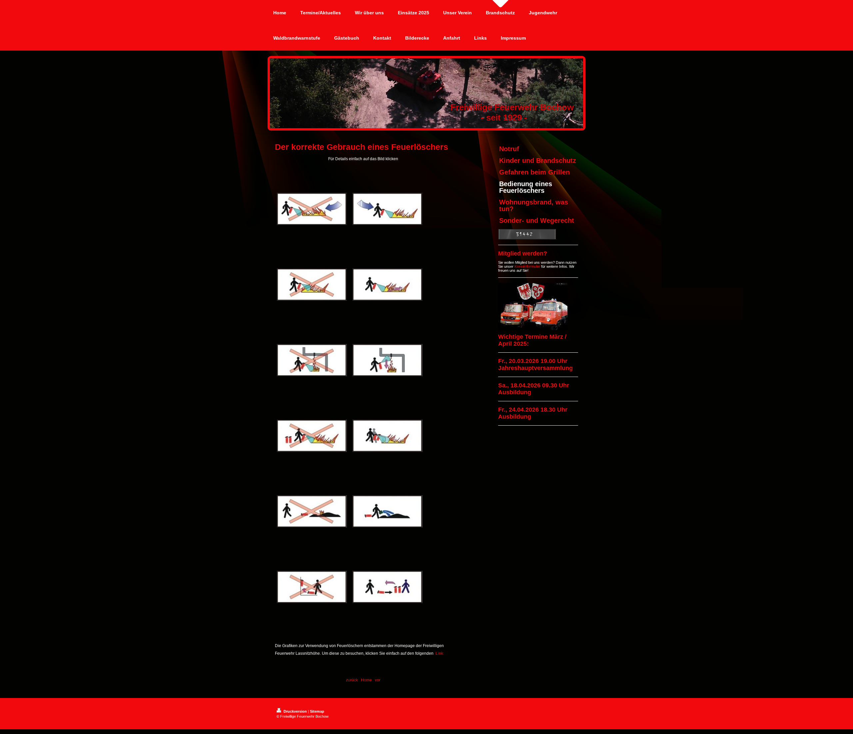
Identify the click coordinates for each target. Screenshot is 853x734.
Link (439, 653)
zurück (352, 680)
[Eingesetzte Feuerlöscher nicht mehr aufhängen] (312, 587)
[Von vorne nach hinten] (312, 284)
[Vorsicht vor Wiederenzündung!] (312, 511)
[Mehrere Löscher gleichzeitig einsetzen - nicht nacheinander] (312, 436)
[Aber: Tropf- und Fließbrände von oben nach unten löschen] (312, 360)
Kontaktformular (527, 266)
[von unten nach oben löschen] (388, 284)
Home (366, 680)
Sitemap (317, 711)
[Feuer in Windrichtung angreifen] (312, 209)
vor (378, 680)
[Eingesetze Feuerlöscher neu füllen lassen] (388, 587)
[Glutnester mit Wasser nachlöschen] (388, 511)
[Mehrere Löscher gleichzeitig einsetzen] (388, 436)
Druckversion (295, 711)
